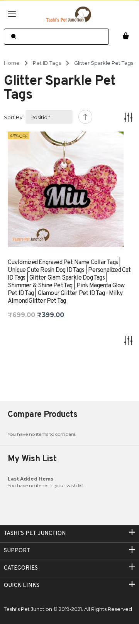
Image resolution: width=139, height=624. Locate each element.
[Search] (13, 36)
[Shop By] (128, 117)
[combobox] (56, 36)
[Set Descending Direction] (85, 117)
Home (12, 63)
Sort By (13, 117)
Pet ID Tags (47, 63)
